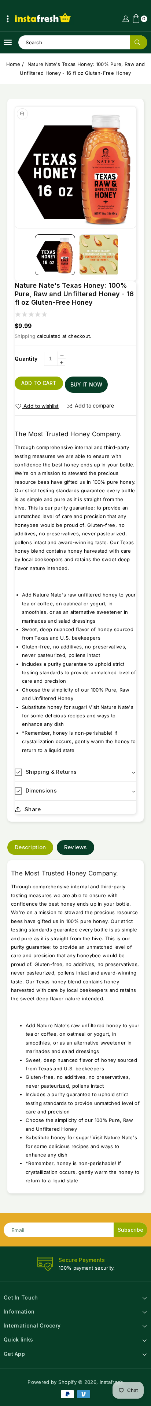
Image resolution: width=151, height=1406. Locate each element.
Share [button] (33, 809)
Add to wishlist (41, 406)
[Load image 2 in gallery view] (99, 254)
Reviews (75, 847)
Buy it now (86, 384)
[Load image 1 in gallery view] (55, 254)
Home (13, 64)
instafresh (112, 1382)
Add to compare (94, 405)
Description (30, 847)
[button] (8, 19)
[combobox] (82, 42)
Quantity (26, 359)
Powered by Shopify (51, 1382)
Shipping (25, 336)
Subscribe (130, 1230)
